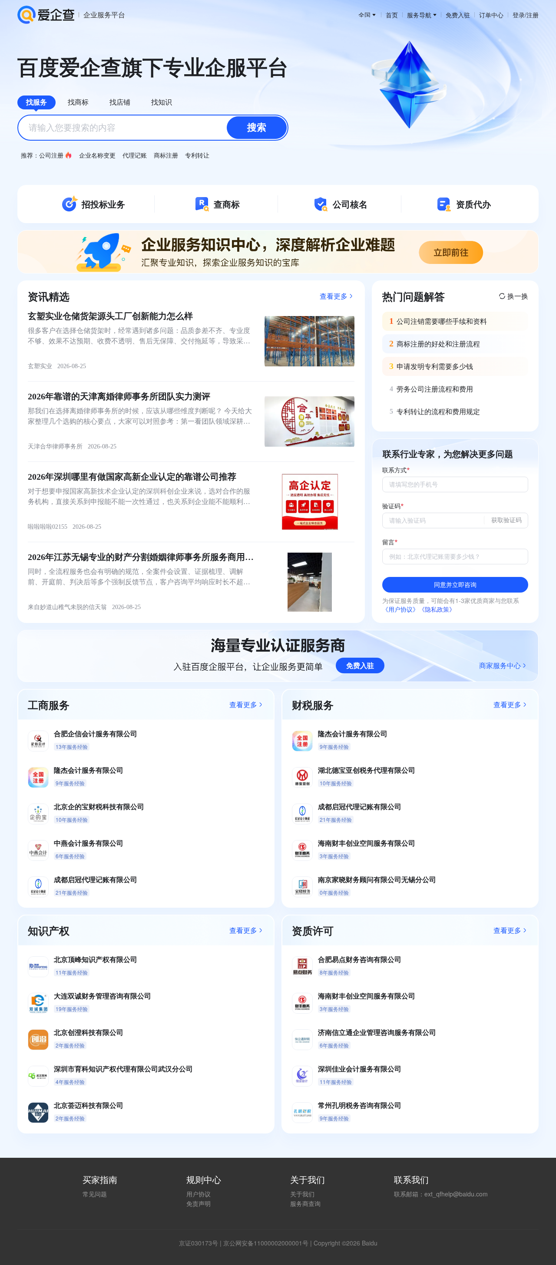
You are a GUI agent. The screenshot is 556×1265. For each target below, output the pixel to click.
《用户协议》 (400, 609)
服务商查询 (305, 1203)
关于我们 (302, 1193)
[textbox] (152, 128)
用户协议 (198, 1193)
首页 (392, 14)
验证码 (391, 506)
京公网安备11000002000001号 (265, 1243)
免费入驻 (458, 14)
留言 (388, 542)
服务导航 (419, 14)
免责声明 (198, 1203)
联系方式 (394, 470)
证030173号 (201, 1243)
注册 (532, 14)
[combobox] (152, 128)
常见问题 (95, 1193)
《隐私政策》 (437, 609)
